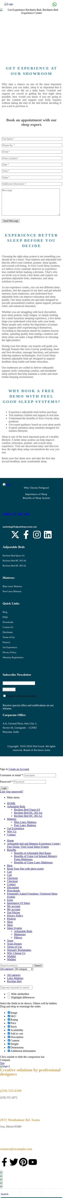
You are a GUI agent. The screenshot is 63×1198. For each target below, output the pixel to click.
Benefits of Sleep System (36, 498)
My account (13, 906)
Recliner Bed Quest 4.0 (13, 555)
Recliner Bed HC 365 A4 (14, 560)
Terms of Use (9, 637)
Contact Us (8, 627)
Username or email (11, 775)
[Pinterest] (23, 1162)
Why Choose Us (16, 953)
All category (14, 975)
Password (6, 781)
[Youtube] (32, 1162)
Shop (10, 921)
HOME (11, 803)
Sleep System (14, 928)
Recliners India (42, 750)
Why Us (11, 831)
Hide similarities (19, 993)
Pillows (18, 937)
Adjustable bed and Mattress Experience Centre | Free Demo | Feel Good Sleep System (34, 845)
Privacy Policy (9, 652)
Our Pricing (13, 912)
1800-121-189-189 (16, 514)
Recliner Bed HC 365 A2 (14, 565)
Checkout (12, 878)
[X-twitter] (15, 534)
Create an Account (19, 769)
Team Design (14, 943)
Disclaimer (8, 632)
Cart (9, 871)
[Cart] (44, 1194)
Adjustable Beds (16, 806)
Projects (6, 642)
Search (38, 965)
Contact (11, 834)
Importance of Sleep (36, 494)
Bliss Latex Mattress (12, 586)
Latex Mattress (15, 978)
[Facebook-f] (26, 534)
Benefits (11, 849)
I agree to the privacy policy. (22, 695)
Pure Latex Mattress (12, 591)
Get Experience (10, 647)
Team (10, 940)
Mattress (11, 818)
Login (4, 788)
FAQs (5, 617)
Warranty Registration (13, 657)
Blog (5, 612)
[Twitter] (13, 1162)
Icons (10, 899)
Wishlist (11, 956)
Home (10, 840)
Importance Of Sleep (18, 903)
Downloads (8, 622)
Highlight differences (22, 997)
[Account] (23, 1194)
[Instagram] (37, 534)
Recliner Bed (14, 981)
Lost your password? (11, 791)
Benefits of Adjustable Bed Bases (32, 853)
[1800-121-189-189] (5, 504)
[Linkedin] (47, 534)
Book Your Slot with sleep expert (25, 868)
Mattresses (20, 934)
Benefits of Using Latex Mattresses (33, 862)
